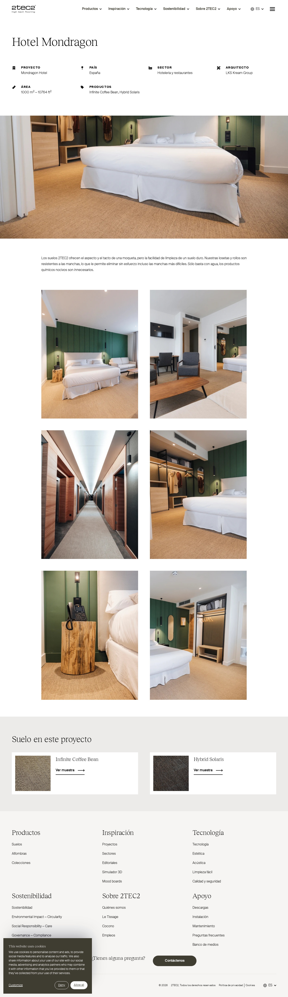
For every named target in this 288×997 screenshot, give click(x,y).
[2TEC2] (24, 9)
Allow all (79, 985)
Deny (61, 985)
